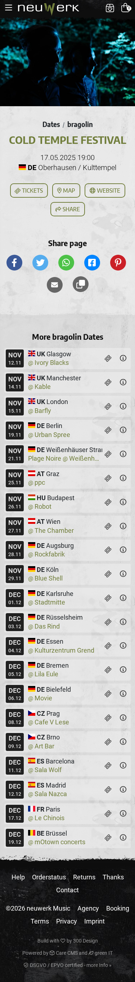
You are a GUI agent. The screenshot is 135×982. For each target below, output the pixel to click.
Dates (51, 124)
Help (18, 877)
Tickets (32, 190)
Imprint (94, 921)
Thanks (113, 877)
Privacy (66, 921)
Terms (40, 921)
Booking (117, 908)
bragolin (80, 124)
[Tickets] (108, 358)
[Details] (123, 358)
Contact (67, 890)
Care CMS (66, 953)
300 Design (85, 941)
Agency (88, 908)
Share (70, 209)
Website (107, 190)
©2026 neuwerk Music (38, 908)
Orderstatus (49, 877)
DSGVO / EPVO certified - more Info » (70, 965)
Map (68, 190)
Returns (84, 877)
